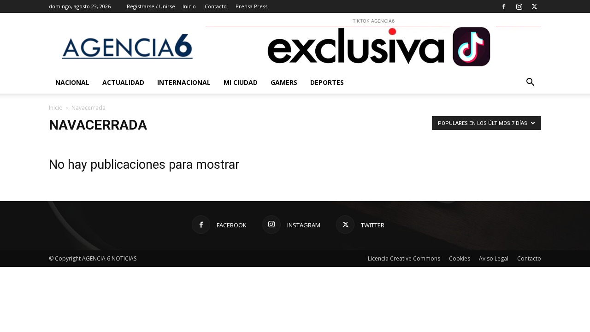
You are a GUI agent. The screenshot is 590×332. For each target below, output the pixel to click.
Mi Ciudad (241, 82)
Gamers (284, 82)
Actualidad (123, 82)
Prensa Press (251, 6)
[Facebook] (504, 6)
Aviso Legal (493, 258)
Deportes (327, 82)
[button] (530, 83)
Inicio (189, 6)
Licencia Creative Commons (404, 258)
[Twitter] (534, 6)
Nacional (72, 82)
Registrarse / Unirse (151, 6)
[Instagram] (519, 6)
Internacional (184, 82)
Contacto (216, 6)
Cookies (459, 258)
